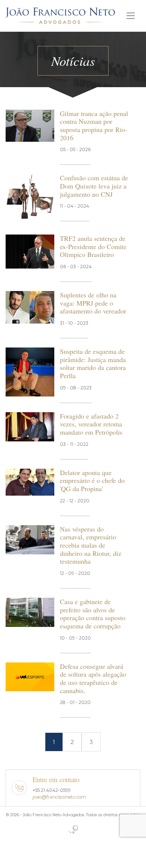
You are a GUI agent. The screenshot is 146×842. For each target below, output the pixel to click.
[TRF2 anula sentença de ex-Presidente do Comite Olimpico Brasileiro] (30, 250)
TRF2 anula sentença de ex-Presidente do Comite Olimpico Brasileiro (93, 246)
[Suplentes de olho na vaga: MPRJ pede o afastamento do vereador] (30, 306)
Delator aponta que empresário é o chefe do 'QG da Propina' (92, 480)
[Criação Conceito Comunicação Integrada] (73, 830)
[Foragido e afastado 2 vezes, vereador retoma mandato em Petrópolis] (30, 426)
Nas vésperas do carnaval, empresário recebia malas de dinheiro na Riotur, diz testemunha (90, 545)
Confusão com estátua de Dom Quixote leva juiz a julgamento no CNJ (94, 185)
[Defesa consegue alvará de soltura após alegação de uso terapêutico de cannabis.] (30, 676)
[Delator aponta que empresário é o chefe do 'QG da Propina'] (30, 481)
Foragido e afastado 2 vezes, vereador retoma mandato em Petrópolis (91, 424)
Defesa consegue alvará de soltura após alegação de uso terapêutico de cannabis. (93, 678)
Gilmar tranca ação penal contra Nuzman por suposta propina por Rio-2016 (94, 125)
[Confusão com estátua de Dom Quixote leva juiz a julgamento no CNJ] (30, 196)
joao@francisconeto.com (59, 797)
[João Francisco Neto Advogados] (60, 14)
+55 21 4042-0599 (52, 790)
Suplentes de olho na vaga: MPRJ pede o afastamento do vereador (93, 302)
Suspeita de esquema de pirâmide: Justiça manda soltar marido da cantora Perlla (93, 363)
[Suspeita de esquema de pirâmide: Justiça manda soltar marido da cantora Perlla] (30, 371)
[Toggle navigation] (130, 16)
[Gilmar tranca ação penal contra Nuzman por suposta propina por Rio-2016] (30, 125)
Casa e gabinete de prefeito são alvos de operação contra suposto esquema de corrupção (92, 613)
